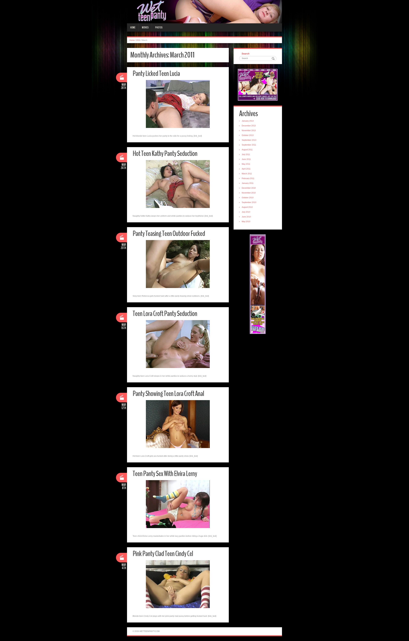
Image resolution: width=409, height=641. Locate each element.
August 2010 (247, 207)
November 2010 (249, 193)
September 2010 (249, 202)
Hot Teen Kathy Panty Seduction (165, 153)
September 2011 (249, 145)
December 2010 (249, 188)
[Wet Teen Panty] (204, 11)
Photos (158, 27)
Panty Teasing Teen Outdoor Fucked (169, 233)
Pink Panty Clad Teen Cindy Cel (163, 554)
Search (245, 53)
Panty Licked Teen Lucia (156, 73)
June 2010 (246, 217)
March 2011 (247, 174)
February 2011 (248, 178)
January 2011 (248, 183)
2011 (138, 40)
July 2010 (246, 212)
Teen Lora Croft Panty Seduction (165, 314)
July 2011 (246, 154)
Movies (145, 27)
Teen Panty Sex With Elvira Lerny (165, 474)
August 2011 (247, 150)
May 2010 (246, 221)
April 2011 (246, 169)
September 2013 (249, 140)
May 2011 (246, 164)
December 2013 (249, 126)
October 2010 (248, 197)
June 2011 (246, 159)
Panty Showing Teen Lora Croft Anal (168, 394)
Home (132, 27)
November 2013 (249, 130)
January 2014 (248, 121)
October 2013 (248, 135)
